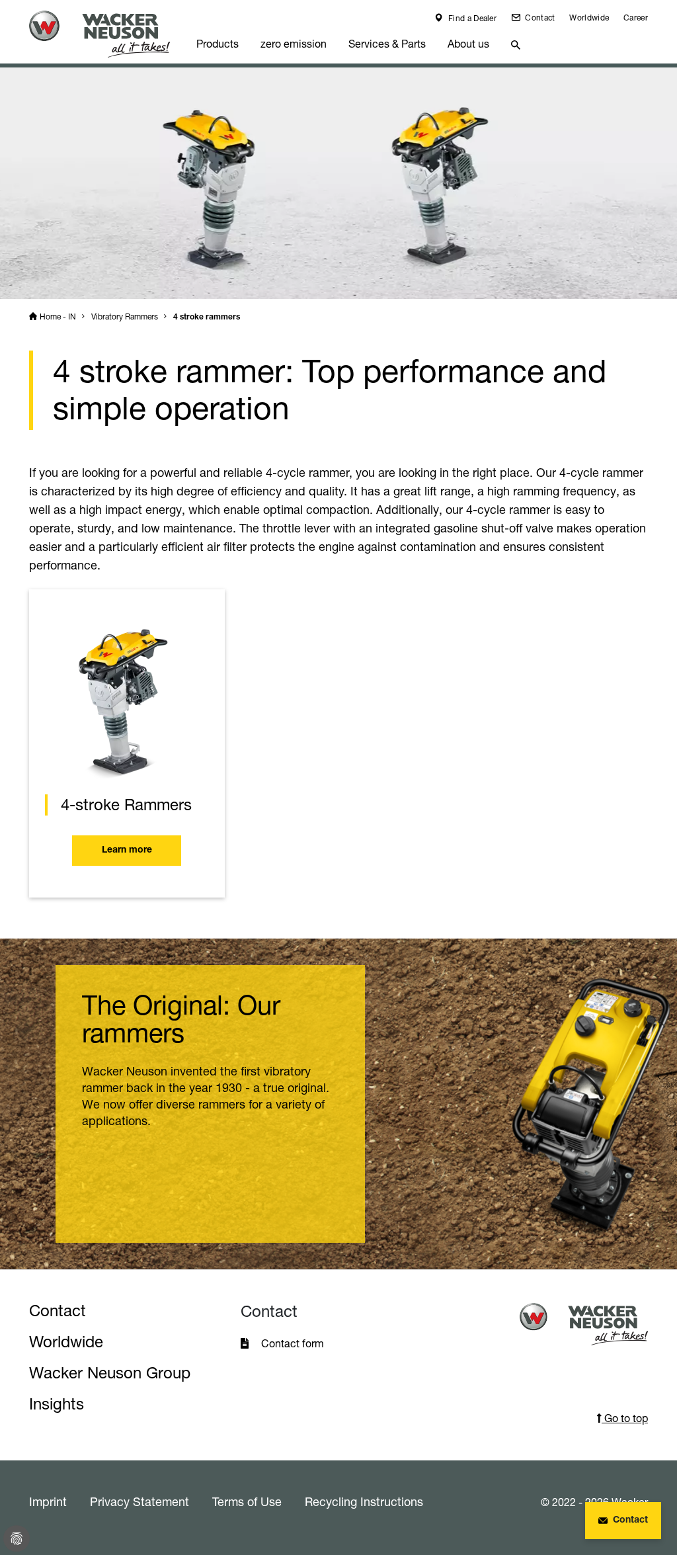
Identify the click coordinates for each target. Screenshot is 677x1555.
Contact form (292, 1343)
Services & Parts (387, 43)
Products (217, 43)
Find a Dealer (471, 18)
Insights (56, 1403)
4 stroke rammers (206, 317)
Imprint (48, 1501)
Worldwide (589, 17)
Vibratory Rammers (124, 316)
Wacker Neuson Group (109, 1372)
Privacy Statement (139, 1501)
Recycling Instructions (364, 1501)
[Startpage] (107, 34)
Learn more (127, 850)
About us (468, 43)
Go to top (625, 1418)
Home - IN (58, 316)
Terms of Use (247, 1501)
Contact (539, 17)
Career (635, 17)
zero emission (293, 43)
